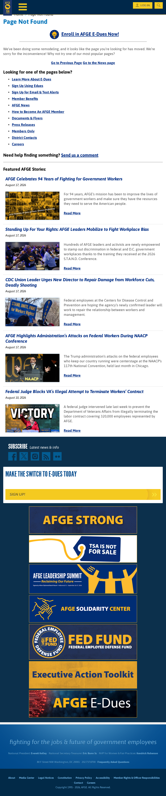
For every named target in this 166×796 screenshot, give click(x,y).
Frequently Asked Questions (113, 762)
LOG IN (145, 5)
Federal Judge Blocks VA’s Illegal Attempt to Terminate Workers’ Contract (74, 391)
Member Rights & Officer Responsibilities (137, 777)
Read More (72, 213)
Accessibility (103, 777)
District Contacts (24, 138)
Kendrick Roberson (147, 753)
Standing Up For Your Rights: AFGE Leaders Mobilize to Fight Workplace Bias (77, 229)
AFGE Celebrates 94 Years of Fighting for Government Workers (63, 178)
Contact (78, 782)
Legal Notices (46, 777)
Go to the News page (99, 63)
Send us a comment (79, 154)
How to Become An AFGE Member (38, 112)
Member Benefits (25, 99)
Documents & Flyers (27, 118)
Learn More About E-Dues (31, 79)
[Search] (159, 5)
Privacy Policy (84, 777)
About (11, 777)
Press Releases (23, 125)
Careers (18, 144)
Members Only (23, 131)
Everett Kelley (39, 753)
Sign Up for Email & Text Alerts (35, 92)
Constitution (65, 777)
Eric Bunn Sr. (90, 753)
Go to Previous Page (66, 63)
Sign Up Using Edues (27, 86)
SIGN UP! (17, 494)
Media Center (26, 777)
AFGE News (21, 105)
